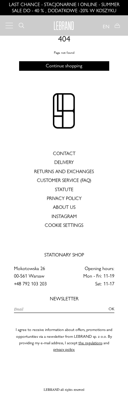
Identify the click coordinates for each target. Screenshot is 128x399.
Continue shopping (64, 66)
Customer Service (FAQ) (64, 180)
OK (111, 308)
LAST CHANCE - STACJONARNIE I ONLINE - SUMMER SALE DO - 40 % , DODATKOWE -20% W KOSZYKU (64, 8)
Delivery (64, 162)
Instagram (64, 216)
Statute (64, 189)
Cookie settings (64, 225)
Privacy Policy (64, 198)
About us (64, 207)
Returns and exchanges (64, 171)
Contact (64, 153)
